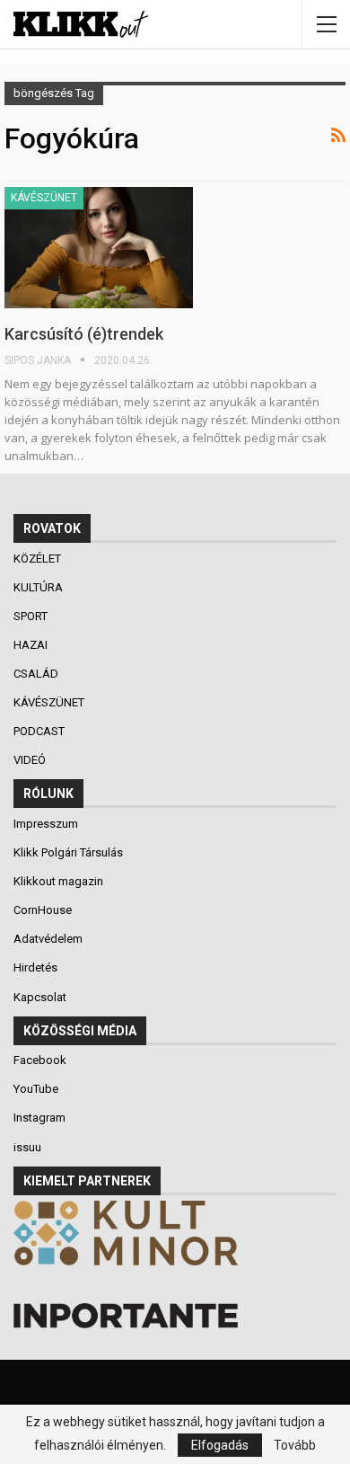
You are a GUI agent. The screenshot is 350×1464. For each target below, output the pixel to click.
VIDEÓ (30, 760)
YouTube (35, 1089)
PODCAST (40, 731)
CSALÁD (37, 673)
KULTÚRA (39, 587)
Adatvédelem (48, 938)
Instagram (39, 1117)
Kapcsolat (39, 997)
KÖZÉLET (38, 558)
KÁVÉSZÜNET (44, 197)
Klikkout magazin (58, 881)
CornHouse (42, 910)
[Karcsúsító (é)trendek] (98, 247)
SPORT (31, 616)
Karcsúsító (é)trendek (83, 333)
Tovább (295, 1445)
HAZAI (31, 645)
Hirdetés (35, 967)
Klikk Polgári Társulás (68, 852)
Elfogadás (220, 1445)
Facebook (39, 1060)
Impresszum (45, 823)
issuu (27, 1147)
